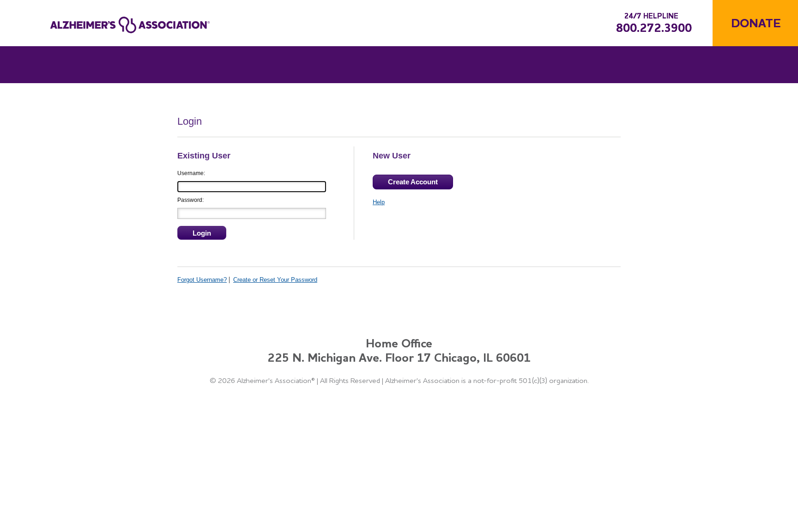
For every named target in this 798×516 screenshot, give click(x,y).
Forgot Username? (202, 279)
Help (379, 202)
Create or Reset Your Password (275, 279)
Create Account (413, 182)
